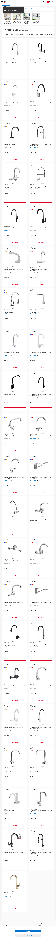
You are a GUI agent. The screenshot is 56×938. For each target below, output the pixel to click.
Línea (41, 34)
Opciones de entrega (19, 34)
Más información (28, 935)
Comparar (8, 40)
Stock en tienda (30, 34)
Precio (11, 34)
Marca (36, 34)
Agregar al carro (15, 76)
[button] (13, 58)
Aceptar (28, 931)
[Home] (5, 2)
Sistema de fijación (49, 34)
